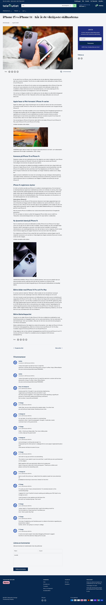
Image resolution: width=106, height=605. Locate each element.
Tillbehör (16, 11)
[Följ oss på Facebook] (79, 58)
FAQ (83, 1)
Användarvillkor (46, 590)
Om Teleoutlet (93, 1)
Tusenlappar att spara (92, 585)
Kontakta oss (46, 584)
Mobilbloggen (77, 1)
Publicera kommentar (21, 569)
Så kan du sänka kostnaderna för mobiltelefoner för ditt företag (94, 582)
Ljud (23, 11)
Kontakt (87, 1)
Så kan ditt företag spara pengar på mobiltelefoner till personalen (94, 588)
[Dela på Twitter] (15, 72)
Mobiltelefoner (6, 11)
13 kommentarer (67, 71)
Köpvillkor (101, 1)
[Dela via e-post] (18, 72)
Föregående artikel (19, 348)
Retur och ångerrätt (48, 588)
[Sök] (74, 5)
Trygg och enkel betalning (8, 579)
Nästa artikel (58, 348)
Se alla (88, 591)
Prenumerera (90, 43)
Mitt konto (82, 6)
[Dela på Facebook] (9, 72)
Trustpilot (45, 586)
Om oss (67, 582)
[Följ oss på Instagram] (82, 58)
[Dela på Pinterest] (12, 72)
